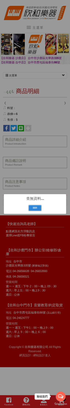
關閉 (35, 208)
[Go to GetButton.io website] (60, 404)
